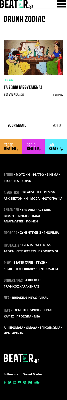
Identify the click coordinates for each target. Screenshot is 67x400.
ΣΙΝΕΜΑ (52, 174)
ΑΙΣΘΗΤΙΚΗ (11, 192)
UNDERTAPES (13, 280)
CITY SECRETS (26, 251)
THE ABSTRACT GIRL (36, 210)
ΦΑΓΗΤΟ (21, 310)
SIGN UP (57, 125)
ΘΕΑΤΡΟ (38, 174)
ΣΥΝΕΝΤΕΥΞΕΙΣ (30, 232)
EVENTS (27, 245)
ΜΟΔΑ (35, 198)
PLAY (7, 263)
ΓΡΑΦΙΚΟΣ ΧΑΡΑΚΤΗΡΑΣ (21, 286)
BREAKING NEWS (24, 298)
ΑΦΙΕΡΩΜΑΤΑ (13, 328)
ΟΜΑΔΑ (31, 328)
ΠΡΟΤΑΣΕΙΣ (11, 245)
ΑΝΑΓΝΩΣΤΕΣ (13, 221)
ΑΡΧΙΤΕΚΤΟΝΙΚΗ (16, 198)
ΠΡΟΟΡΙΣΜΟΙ (48, 251)
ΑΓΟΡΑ (9, 251)
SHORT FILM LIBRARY (19, 269)
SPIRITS (35, 310)
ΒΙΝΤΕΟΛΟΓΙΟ (48, 269)
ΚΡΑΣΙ (48, 310)
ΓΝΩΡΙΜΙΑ (51, 232)
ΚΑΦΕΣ (9, 316)
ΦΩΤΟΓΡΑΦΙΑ (52, 198)
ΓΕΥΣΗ (40, 262)
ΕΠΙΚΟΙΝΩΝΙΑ (50, 328)
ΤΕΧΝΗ (8, 175)
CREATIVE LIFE (31, 192)
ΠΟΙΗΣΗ (32, 221)
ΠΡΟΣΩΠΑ (10, 233)
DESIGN (49, 192)
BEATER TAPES (23, 262)
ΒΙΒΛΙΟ (9, 216)
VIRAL (43, 298)
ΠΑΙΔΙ (36, 216)
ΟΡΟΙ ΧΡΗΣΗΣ (14, 333)
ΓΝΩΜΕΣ (9, 80)
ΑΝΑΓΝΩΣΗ (11, 210)
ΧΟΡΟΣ (26, 181)
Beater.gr (57, 95)
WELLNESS (43, 245)
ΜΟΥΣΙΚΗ (23, 174)
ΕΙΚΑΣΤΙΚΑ (11, 181)
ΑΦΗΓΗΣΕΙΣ (33, 280)
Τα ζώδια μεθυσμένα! (23, 87)
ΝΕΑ (6, 298)
